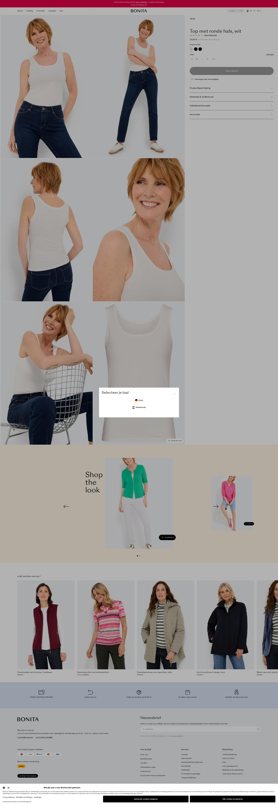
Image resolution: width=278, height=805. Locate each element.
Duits (140, 400)
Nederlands (141, 407)
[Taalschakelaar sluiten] (174, 393)
